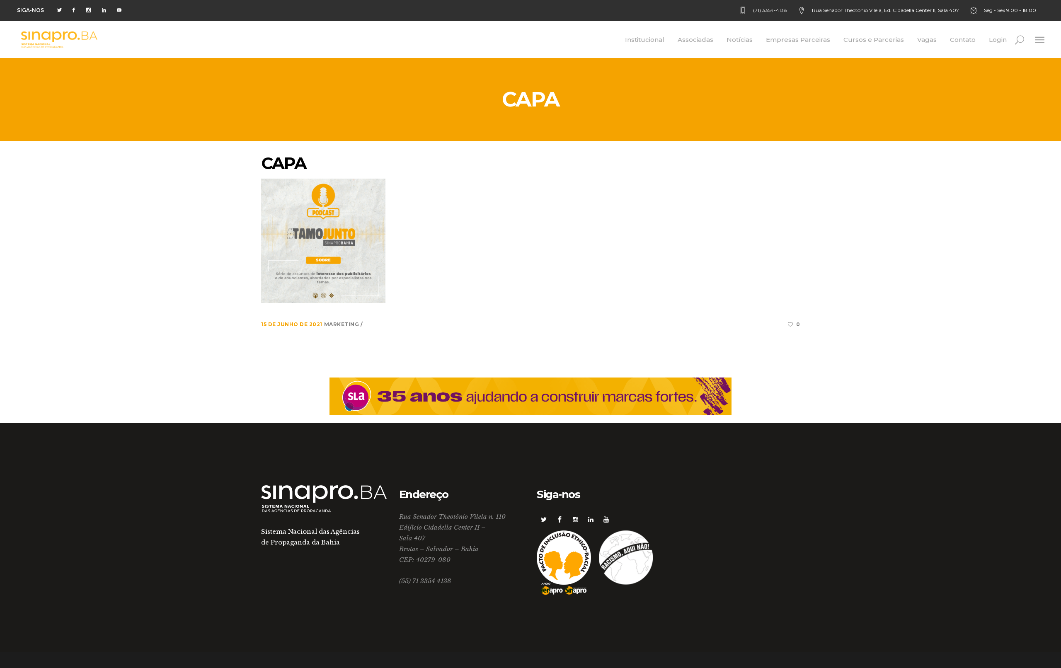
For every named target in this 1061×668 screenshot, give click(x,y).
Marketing (342, 324)
